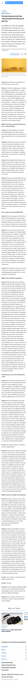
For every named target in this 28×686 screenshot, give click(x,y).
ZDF (12, 674)
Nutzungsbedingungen (9, 667)
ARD (8, 674)
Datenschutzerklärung (8, 665)
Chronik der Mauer (7, 677)
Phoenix (17, 674)
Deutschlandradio (7, 662)
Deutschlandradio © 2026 (10, 679)
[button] (2, 2)
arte (21, 674)
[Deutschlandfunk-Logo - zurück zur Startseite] (14, 2)
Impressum (5, 670)
